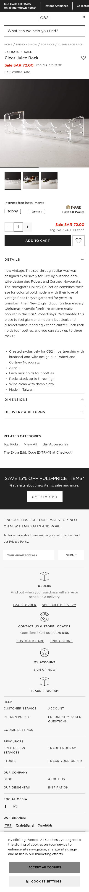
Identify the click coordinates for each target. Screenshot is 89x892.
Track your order (65, 761)
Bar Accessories (55, 444)
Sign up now (45, 669)
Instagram (15, 806)
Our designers (17, 787)
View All (30, 444)
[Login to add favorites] (83, 58)
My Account (44, 662)
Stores (10, 761)
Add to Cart (37, 241)
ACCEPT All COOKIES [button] (44, 867)
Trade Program (44, 690)
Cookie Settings (18, 729)
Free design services (14, 750)
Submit (71, 555)
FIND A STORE (61, 641)
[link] (12, 17)
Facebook (6, 806)
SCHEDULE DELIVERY (59, 605)
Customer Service (20, 708)
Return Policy (17, 717)
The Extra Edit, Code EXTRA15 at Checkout (38, 452)
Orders (44, 586)
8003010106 (60, 633)
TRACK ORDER (25, 605)
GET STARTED (44, 497)
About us (56, 779)
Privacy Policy (18, 541)
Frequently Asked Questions (64, 719)
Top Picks (11, 444)
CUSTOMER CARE (30, 641)
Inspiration (58, 787)
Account (56, 708)
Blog (8, 779)
